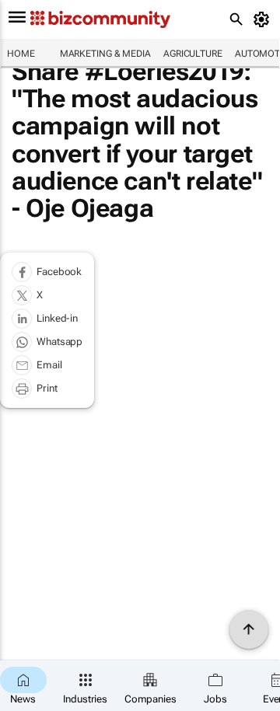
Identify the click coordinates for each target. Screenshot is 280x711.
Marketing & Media (105, 53)
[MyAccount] (264, 19)
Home (21, 53)
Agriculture (192, 53)
